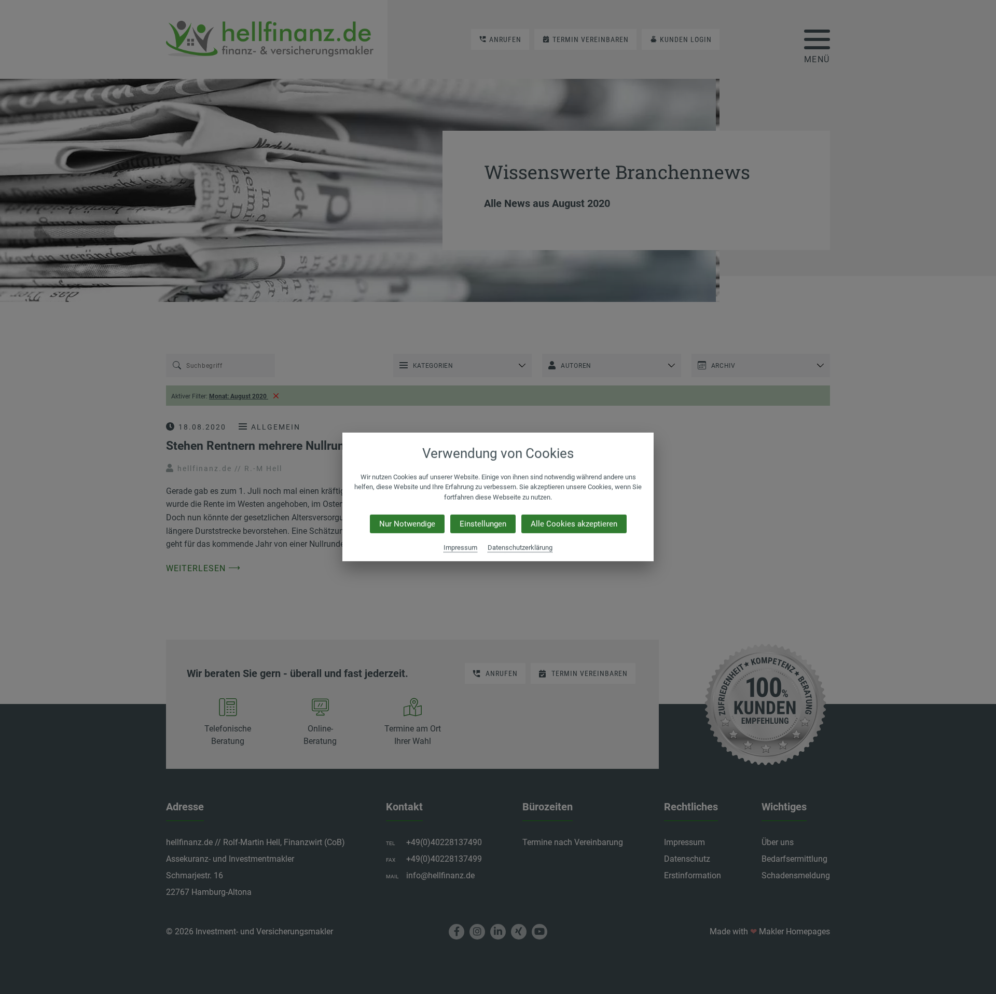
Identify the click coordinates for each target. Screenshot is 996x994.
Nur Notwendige (407, 524)
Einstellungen (483, 524)
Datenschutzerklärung (520, 547)
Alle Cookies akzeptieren (574, 524)
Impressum (460, 547)
